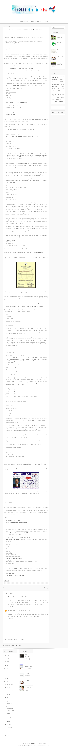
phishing (61, 94)
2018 (6, 665)
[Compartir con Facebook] (8, 580)
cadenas (62, 78)
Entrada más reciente (8, 588)
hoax (58, 88)
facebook (54, 86)
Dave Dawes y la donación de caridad (28, 688)
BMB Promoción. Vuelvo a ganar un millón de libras (23, 30)
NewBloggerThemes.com (44, 745)
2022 (6, 655)
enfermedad (55, 85)
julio (8, 694)
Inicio (27, 588)
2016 (6, 671)
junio (8, 697)
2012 (6, 735)
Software (53, 97)
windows (53, 103)
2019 (6, 662)
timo (63, 99)
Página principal (24, 21)
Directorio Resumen (36, 21)
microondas (58, 92)
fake (59, 86)
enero (8, 731)
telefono (58, 99)
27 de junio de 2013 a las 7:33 (25, 610)
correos (53, 81)
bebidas (58, 78)
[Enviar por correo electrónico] (4, 580)
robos (62, 96)
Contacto (45, 21)
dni (60, 83)
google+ (62, 86)
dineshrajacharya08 (12, 610)
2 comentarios (6, 33)
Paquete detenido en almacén (27, 675)
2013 (6, 681)
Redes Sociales (56, 96)
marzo (8, 724)
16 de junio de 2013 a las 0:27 (20, 597)
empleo (62, 83)
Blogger (45, 743)
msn (63, 92)
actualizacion (54, 76)
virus (56, 101)
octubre (9, 687)
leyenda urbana (60, 90)
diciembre (9, 684)
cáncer (53, 79)
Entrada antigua (45, 588)
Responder (10, 606)
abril (8, 721)
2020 (6, 658)
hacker (53, 88)
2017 (6, 668)
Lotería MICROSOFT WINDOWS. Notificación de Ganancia (26, 658)
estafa (62, 85)
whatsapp (61, 101)
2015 (6, 675)
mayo (8, 718)
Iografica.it (25, 745)
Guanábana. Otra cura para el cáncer (10, 701)
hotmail (62, 88)
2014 (6, 678)
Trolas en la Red (33, 743)
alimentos (62, 76)
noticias (54, 94)
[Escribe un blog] (5, 580)
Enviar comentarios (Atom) (15, 645)
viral (52, 101)
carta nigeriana (59, 79)
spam (58, 97)
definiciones (61, 81)
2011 (6, 738)
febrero (8, 727)
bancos (54, 78)
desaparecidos (55, 83)
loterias (53, 92)
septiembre (9, 691)
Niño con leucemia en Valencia (59, 51)
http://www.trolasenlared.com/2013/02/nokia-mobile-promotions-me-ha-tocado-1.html (24, 306)
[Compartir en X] (7, 580)
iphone (53, 90)
